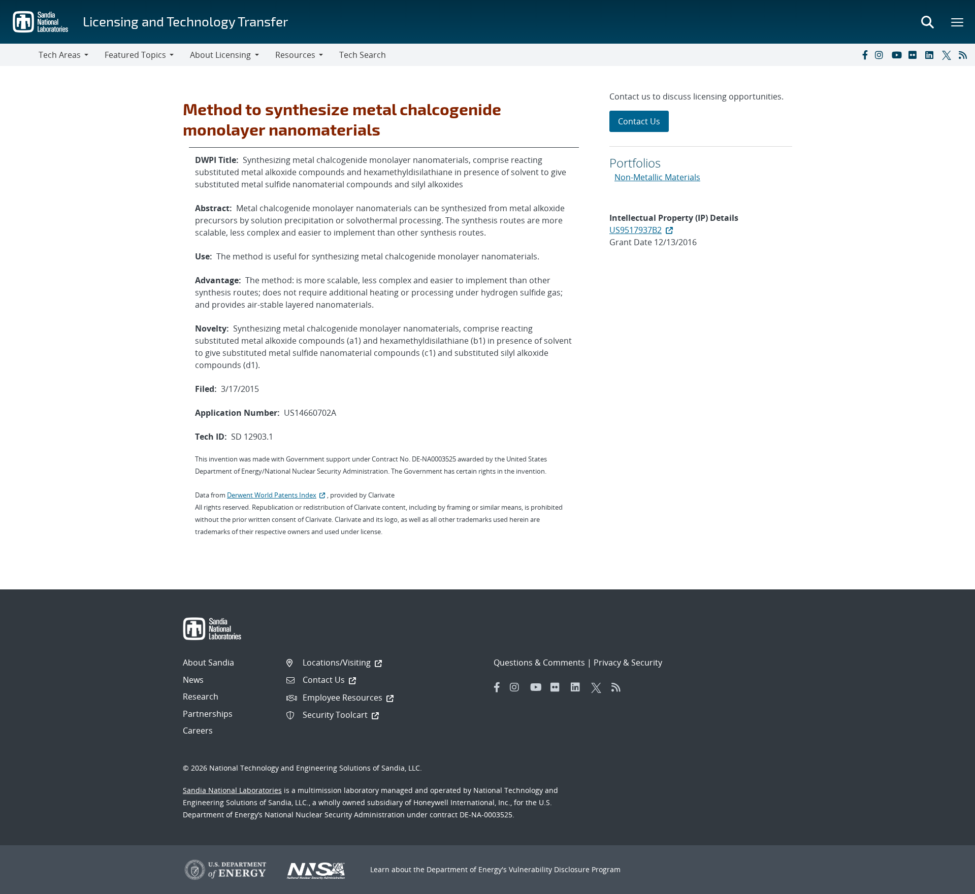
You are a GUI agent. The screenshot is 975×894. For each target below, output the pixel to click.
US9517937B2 (635, 230)
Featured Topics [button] (135, 54)
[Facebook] (864, 55)
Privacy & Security (628, 662)
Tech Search (362, 54)
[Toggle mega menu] (958, 22)
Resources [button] (295, 54)
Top (944, 882)
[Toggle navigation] (19, 55)
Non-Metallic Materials (657, 177)
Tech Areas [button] (60, 54)
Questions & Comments (539, 662)
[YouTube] (898, 55)
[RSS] (965, 55)
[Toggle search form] (927, 22)
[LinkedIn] (931, 55)
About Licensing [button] (220, 54)
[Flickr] (914, 55)
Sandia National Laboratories (232, 790)
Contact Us (639, 121)
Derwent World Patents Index (271, 495)
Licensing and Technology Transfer (185, 21)
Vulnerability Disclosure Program (565, 869)
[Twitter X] (948, 55)
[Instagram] (881, 55)
